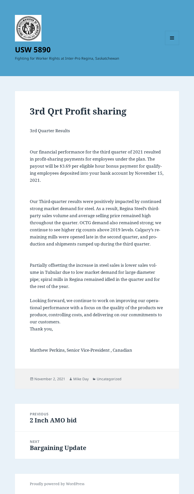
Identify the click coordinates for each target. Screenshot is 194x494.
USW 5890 (33, 49)
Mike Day (81, 378)
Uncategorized (109, 378)
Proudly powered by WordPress (57, 483)
